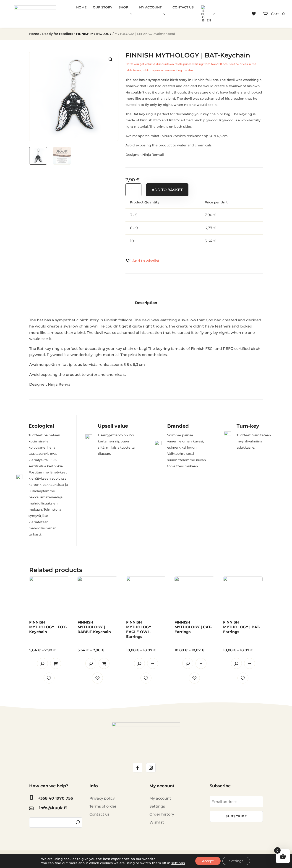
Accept (208, 861)
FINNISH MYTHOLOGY (94, 34)
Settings (157, 806)
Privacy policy (102, 798)
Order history (161, 814)
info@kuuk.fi (53, 808)
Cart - (277, 14)
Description (146, 303)
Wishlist (156, 822)
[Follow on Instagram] (151, 767)
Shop (123, 7)
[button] (142, 261)
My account (150, 7)
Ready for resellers (57, 34)
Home (81, 7)
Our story (102, 7)
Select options (152, 663)
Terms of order (103, 806)
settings (178, 863)
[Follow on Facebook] (137, 767)
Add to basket (167, 190)
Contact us (183, 7)
